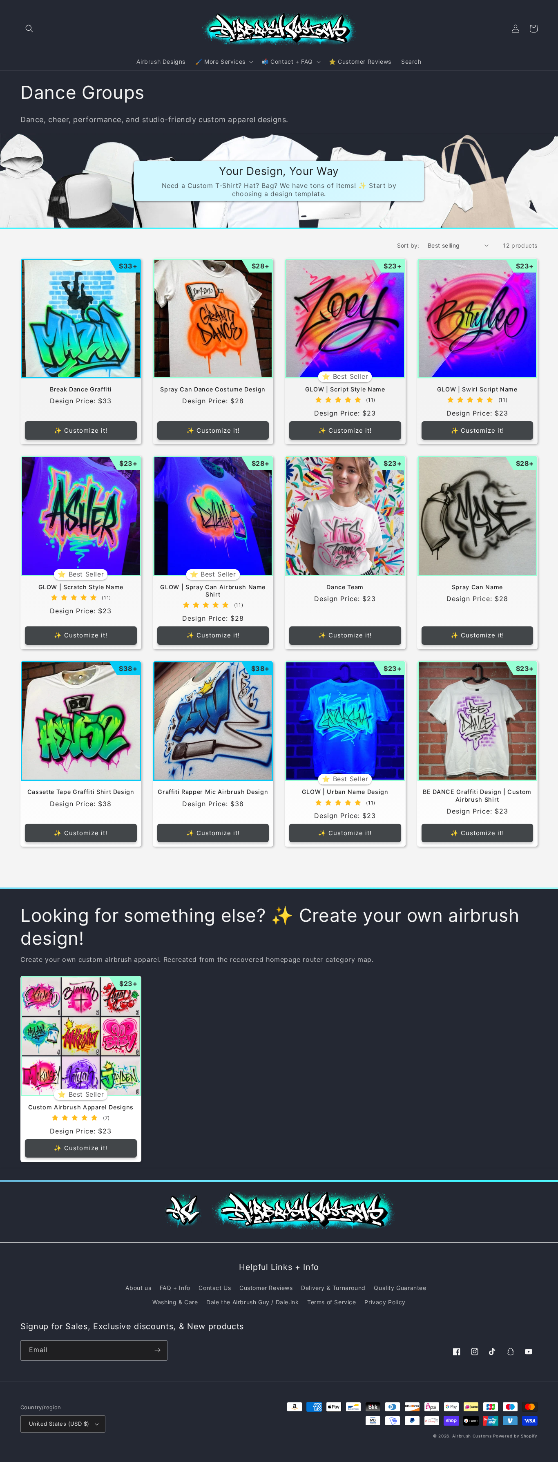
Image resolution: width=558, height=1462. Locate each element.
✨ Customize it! (80, 430)
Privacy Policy (384, 1302)
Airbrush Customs (471, 1435)
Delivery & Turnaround (333, 1287)
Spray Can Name (477, 586)
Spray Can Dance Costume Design (213, 389)
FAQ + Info (175, 1287)
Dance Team (345, 586)
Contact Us (215, 1287)
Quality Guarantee (400, 1287)
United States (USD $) (59, 1423)
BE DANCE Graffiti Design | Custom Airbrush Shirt (477, 795)
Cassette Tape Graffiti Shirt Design (80, 791)
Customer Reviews (266, 1287)
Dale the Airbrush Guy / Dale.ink (252, 1302)
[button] (29, 29)
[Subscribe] (157, 1350)
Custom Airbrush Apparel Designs (81, 1107)
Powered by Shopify (515, 1435)
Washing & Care (175, 1302)
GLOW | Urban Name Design (345, 791)
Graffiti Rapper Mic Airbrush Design (213, 791)
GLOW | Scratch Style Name (81, 586)
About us (138, 1287)
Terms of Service (331, 1302)
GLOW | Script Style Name (345, 389)
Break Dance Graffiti (81, 389)
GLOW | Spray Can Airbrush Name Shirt (213, 590)
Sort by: (408, 245)
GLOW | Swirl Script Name (477, 389)
